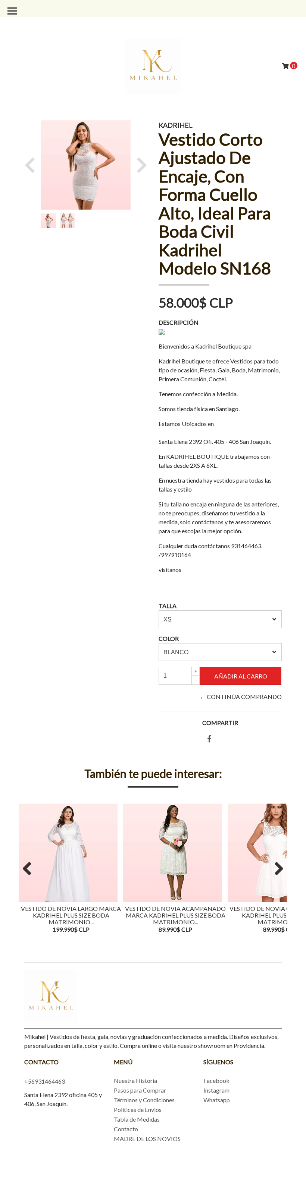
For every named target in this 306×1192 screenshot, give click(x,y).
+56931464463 (44, 1081)
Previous (29, 869)
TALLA (168, 605)
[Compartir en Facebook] (209, 739)
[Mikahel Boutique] (153, 65)
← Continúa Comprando (241, 696)
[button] (32, 165)
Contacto (126, 1128)
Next (276, 869)
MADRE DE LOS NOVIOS (147, 1138)
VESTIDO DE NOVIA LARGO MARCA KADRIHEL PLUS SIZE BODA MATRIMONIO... (71, 915)
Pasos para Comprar (140, 1090)
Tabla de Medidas (137, 1119)
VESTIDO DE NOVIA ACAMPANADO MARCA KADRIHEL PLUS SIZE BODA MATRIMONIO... (175, 915)
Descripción (179, 322)
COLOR (169, 638)
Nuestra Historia (135, 1080)
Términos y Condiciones (144, 1099)
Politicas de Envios (138, 1109)
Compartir (220, 722)
